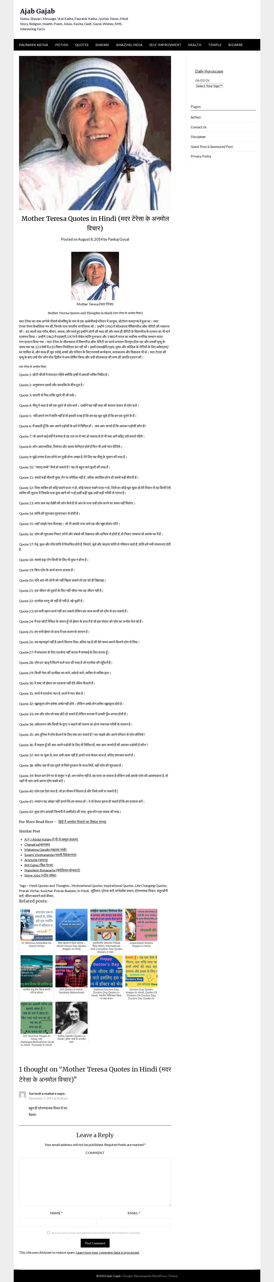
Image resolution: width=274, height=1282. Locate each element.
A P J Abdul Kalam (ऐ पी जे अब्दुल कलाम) (51, 839)
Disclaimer (198, 137)
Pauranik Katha (33, 45)
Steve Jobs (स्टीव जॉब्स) (40, 875)
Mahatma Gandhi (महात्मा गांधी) (45, 849)
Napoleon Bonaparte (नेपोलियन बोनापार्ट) (52, 870)
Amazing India (129, 45)
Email (134, 1213)
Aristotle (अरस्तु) (36, 860)
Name (56, 1213)
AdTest (196, 117)
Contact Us (199, 127)
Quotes (82, 45)
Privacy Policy (201, 156)
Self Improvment (165, 45)
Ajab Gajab (37, 11)
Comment (95, 1153)
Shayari (102, 45)
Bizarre (235, 45)
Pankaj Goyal (118, 239)
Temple (215, 45)
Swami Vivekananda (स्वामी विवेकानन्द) (50, 855)
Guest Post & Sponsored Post (212, 146)
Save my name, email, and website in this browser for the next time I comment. (95, 1232)
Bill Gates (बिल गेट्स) (38, 865)
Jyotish (61, 45)
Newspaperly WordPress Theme (156, 1276)
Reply (32, 1114)
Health (194, 45)
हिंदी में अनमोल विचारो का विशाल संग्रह (82, 822)
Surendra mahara (43, 1093)
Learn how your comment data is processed (107, 1252)
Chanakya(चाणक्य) (37, 844)
